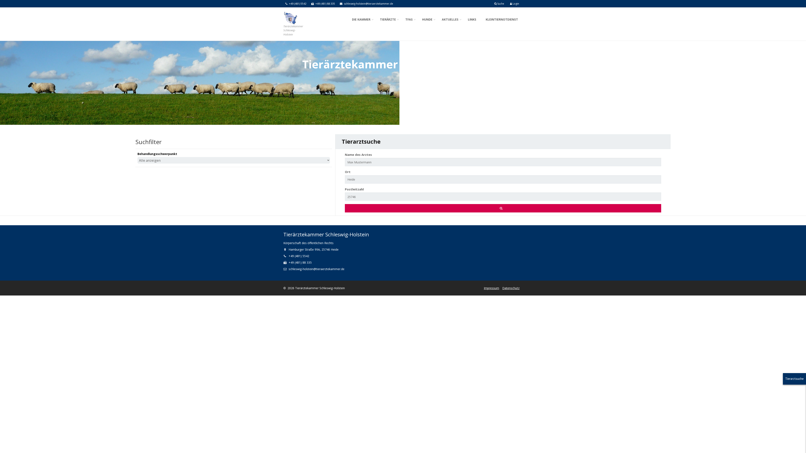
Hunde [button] (427, 19)
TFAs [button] (409, 19)
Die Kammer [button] (361, 19)
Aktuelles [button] (450, 19)
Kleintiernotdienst (502, 19)
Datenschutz (510, 288)
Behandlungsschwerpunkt (157, 154)
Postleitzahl (354, 189)
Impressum (491, 288)
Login (515, 3)
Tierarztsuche (794, 379)
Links (472, 19)
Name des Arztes (358, 154)
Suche (500, 3)
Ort (348, 172)
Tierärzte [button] (388, 19)
